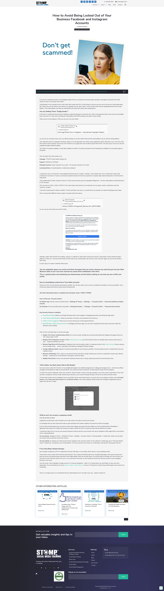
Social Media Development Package (78, 562)
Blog (109, 5)
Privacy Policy (59, 587)
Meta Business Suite (76, 340)
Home (92, 552)
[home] (42, 3)
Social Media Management (76, 567)
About (93, 555)
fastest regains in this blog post (73, 465)
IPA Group (108, 588)
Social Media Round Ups (111, 552)
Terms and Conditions (47, 587)
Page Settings (109, 344)
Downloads (94, 563)
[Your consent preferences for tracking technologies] (161, 588)
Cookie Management (70, 587)
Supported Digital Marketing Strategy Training (76, 553)
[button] (96, 4)
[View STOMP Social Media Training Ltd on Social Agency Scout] (36, 576)
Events (93, 560)
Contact (120, 5)
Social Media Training (75, 557)
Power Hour (72, 559)
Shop (114, 5)
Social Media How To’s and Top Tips (115, 555)
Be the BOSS (72, 564)
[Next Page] (126, 519)
